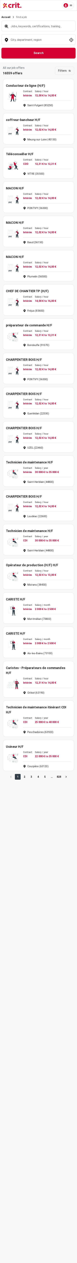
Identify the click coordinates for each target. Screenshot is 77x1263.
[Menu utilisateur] (68, 5)
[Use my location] (71, 39)
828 (59, 776)
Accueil (5, 17)
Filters (62, 70)
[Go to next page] (66, 777)
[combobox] (38, 41)
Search (38, 53)
